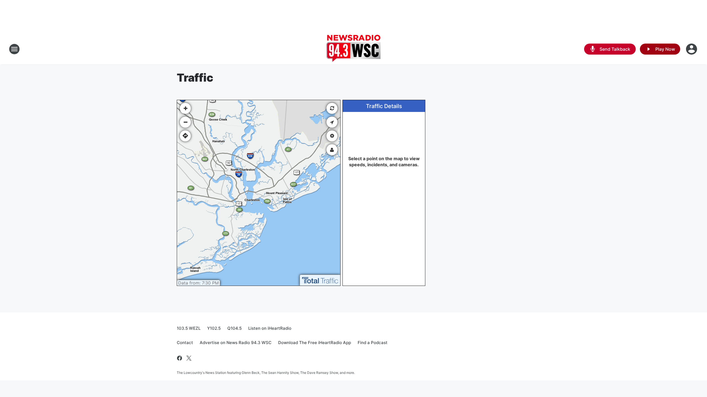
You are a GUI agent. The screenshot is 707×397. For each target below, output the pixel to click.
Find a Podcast (372, 342)
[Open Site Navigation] (14, 49)
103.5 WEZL (189, 328)
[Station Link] (353, 49)
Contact (185, 342)
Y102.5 (214, 328)
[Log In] (692, 49)
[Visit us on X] (189, 358)
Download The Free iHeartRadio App (314, 342)
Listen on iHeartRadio (269, 328)
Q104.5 (234, 328)
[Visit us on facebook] (179, 358)
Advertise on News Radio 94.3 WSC (235, 342)
